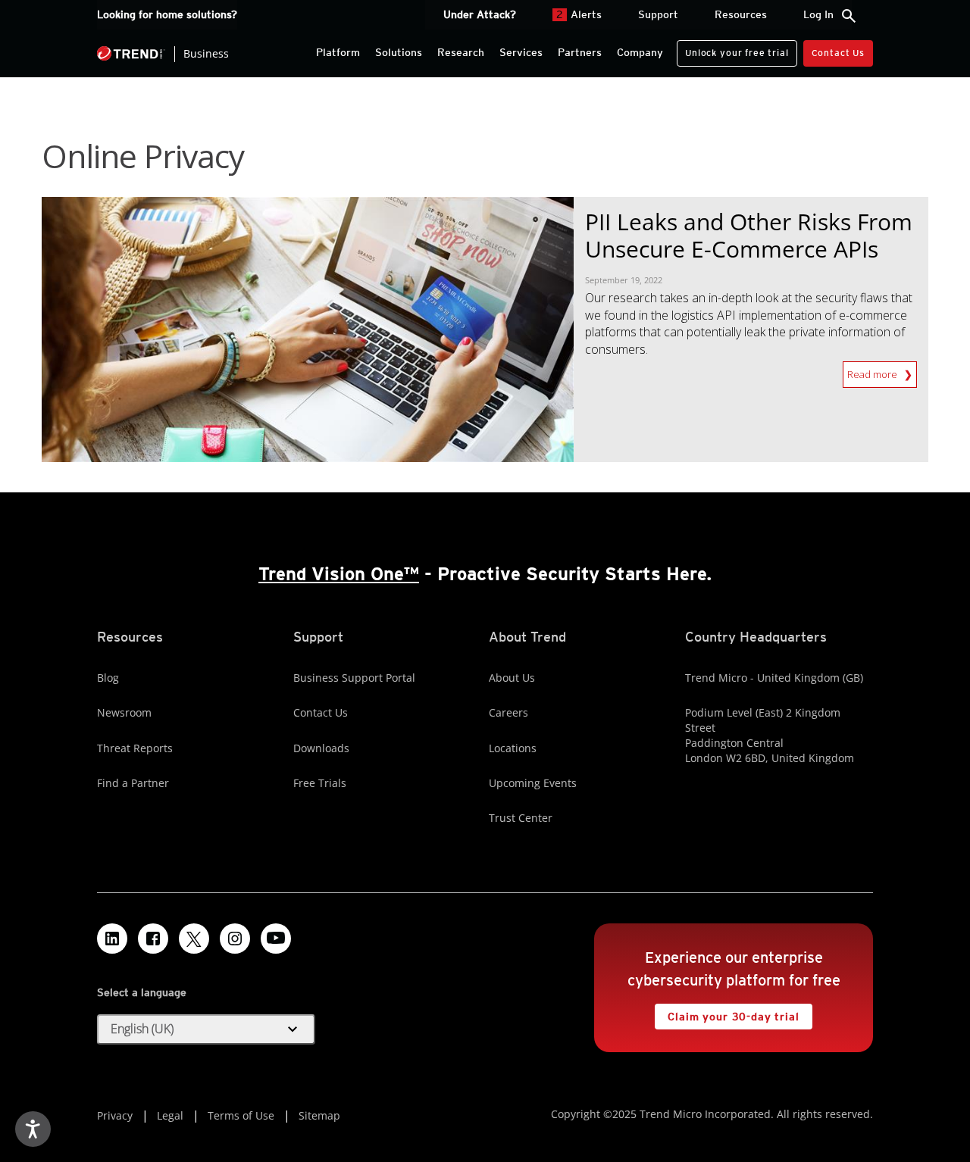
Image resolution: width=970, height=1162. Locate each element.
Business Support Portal (354, 677)
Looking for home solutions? (167, 14)
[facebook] (153, 938)
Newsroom (124, 712)
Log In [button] (818, 14)
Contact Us (838, 52)
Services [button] (521, 52)
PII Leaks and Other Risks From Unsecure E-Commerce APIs (748, 235)
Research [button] (460, 52)
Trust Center (520, 818)
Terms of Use (241, 1115)
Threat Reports (135, 748)
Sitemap (319, 1115)
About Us (512, 677)
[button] (206, 1029)
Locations (513, 748)
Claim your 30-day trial (727, 1013)
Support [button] (658, 14)
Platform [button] (338, 52)
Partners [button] (580, 52)
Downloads (321, 748)
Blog (108, 677)
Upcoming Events (533, 783)
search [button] (849, 16)
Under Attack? (479, 14)
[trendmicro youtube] (276, 938)
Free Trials (319, 783)
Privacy (115, 1115)
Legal (170, 1115)
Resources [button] (741, 14)
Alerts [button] (579, 14)
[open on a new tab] (194, 938)
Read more (873, 371)
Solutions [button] (398, 52)
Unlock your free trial (732, 49)
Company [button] (640, 52)
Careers (508, 712)
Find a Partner (133, 783)
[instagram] (235, 938)
